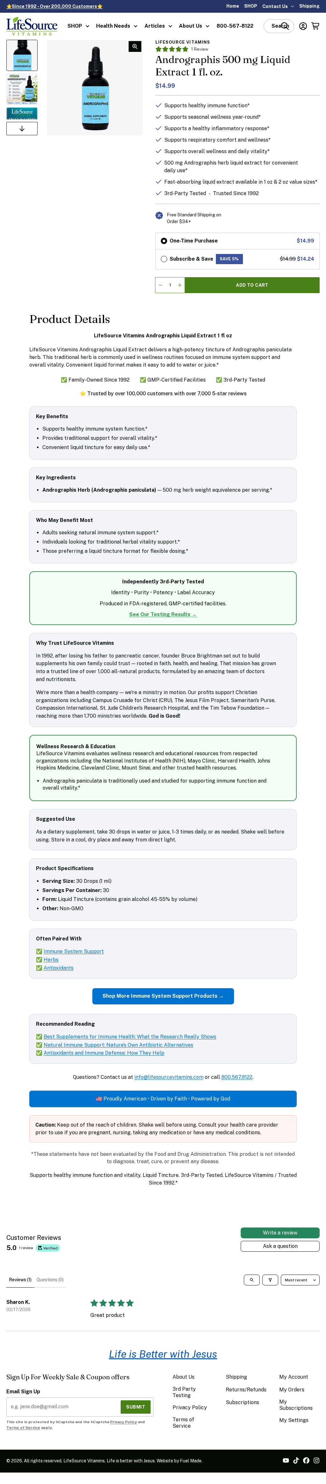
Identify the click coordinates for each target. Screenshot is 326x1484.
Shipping (309, 6)
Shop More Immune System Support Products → (163, 996)
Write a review (280, 1233)
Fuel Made (191, 1460)
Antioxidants (59, 968)
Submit (135, 1407)
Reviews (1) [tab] (20, 1279)
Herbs (51, 960)
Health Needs (113, 26)
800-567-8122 (234, 26)
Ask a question (280, 1246)
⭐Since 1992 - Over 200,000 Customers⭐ (54, 6)
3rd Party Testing (184, 1392)
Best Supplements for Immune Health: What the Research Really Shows (130, 1037)
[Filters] (270, 1280)
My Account (293, 1377)
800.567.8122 (236, 1077)
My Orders (291, 1390)
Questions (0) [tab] (50, 1279)
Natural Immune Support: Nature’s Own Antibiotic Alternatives (118, 1045)
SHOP (250, 6)
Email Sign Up (23, 1392)
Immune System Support (74, 951)
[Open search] (252, 1280)
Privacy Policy (123, 1422)
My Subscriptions (296, 1405)
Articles (155, 26)
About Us (190, 26)
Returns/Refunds (246, 1390)
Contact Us (275, 6)
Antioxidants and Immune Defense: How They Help (104, 1053)
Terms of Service (23, 1427)
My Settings (293, 1420)
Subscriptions (242, 1402)
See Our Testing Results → (163, 614)
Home (232, 6)
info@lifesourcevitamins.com (168, 1077)
